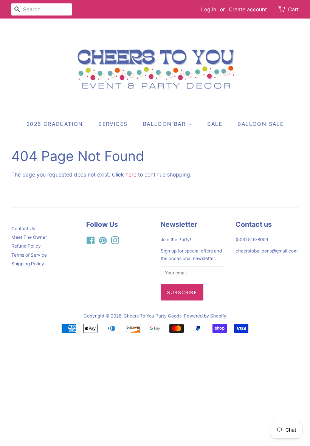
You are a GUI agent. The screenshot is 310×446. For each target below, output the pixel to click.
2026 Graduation (54, 124)
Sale (214, 124)
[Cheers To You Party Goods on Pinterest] (103, 242)
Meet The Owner (29, 237)
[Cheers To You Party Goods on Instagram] (115, 242)
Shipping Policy (27, 263)
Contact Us (23, 228)
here (131, 174)
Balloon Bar (165, 124)
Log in (208, 9)
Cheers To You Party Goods (152, 316)
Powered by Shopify (205, 316)
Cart (293, 9)
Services (112, 124)
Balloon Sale (260, 124)
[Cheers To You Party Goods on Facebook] (90, 242)
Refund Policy (26, 246)
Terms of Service (29, 255)
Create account (248, 9)
